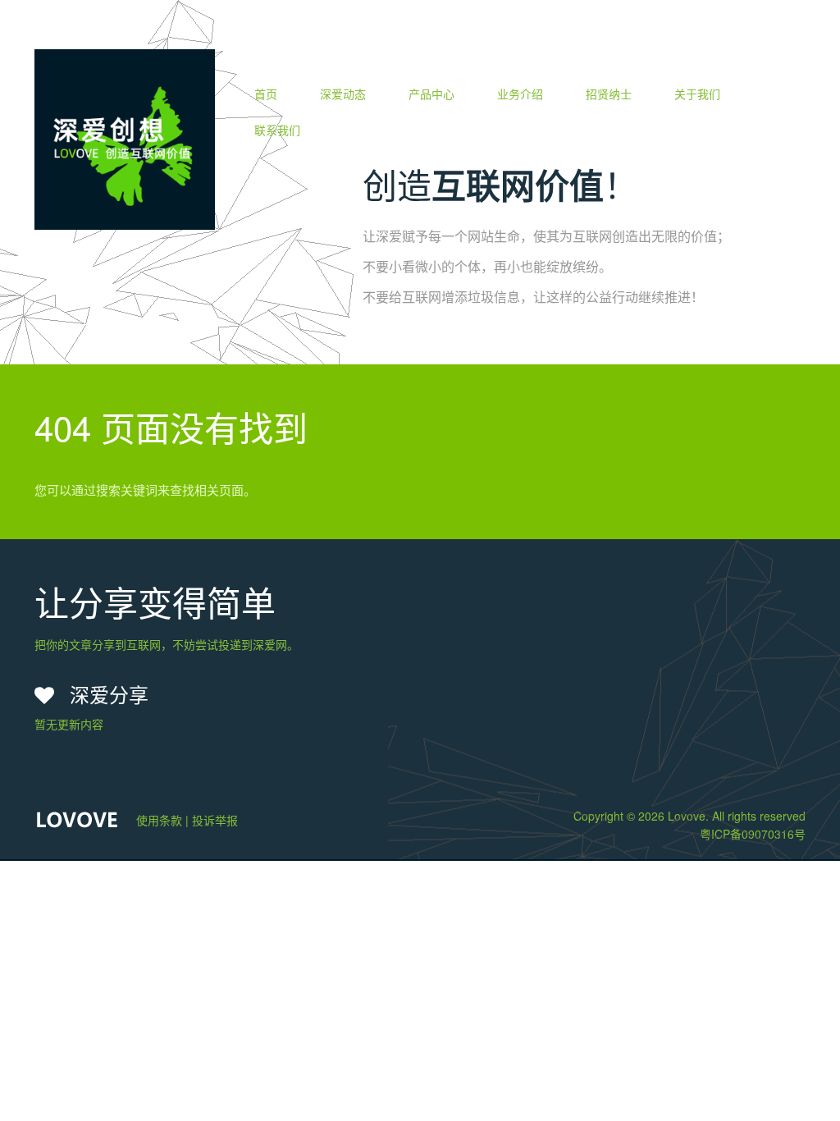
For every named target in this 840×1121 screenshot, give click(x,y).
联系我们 (277, 129)
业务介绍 (520, 93)
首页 (265, 93)
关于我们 (697, 93)
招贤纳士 (609, 93)
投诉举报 (215, 820)
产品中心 (431, 93)
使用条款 (159, 820)
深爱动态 (343, 93)
